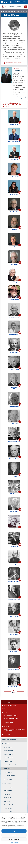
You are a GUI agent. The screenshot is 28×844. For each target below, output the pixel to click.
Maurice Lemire (14, 634)
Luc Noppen (14, 564)
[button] (26, 814)
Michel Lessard (14, 616)
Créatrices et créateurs (10, 715)
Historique (7, 726)
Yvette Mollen (14, 194)
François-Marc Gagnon (14, 387)
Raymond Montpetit (14, 141)
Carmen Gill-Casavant (14, 669)
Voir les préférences (14, 839)
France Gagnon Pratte (14, 599)
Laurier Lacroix (14, 423)
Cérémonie (7, 709)
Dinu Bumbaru (14, 352)
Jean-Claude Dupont (14, 581)
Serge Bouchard (14, 299)
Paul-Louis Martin (14, 458)
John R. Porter (14, 494)
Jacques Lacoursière (14, 441)
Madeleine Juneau (14, 334)
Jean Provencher (14, 369)
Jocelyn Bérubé (14, 229)
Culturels (20, 11)
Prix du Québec (9, 11)
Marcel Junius (14, 511)
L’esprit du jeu (9, 722)
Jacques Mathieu (14, 317)
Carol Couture (14, 546)
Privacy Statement (14, 842)
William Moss (14, 124)
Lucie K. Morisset (14, 176)
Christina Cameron (14, 247)
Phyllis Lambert (14, 651)
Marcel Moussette (14, 406)
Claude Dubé (14, 212)
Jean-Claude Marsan (14, 686)
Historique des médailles (11, 718)
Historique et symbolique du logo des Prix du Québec (14, 730)
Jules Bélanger (14, 282)
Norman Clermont (14, 529)
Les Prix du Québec (20, 1)
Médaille (6, 712)
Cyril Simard (14, 476)
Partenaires (7, 734)
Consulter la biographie (20, 97)
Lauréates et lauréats (10, 705)
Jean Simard (14, 264)
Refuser (14, 835)
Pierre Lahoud (14, 159)
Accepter (14, 831)
